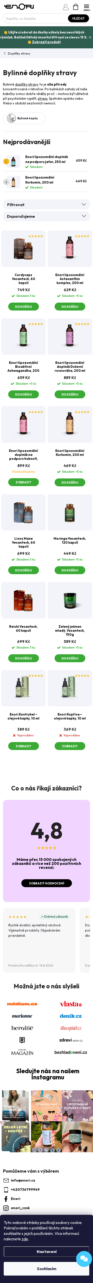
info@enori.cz (23, 1180)
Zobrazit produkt (46, 42)
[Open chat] (84, 1259)
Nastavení (47, 1251)
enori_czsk (20, 1208)
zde (25, 1238)
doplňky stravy (26, 84)
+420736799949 (25, 1189)
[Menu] (86, 6)
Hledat (78, 18)
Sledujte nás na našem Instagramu (47, 1074)
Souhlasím (46, 1268)
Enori (15, 1198)
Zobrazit (23, 482)
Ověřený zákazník (56, 916)
